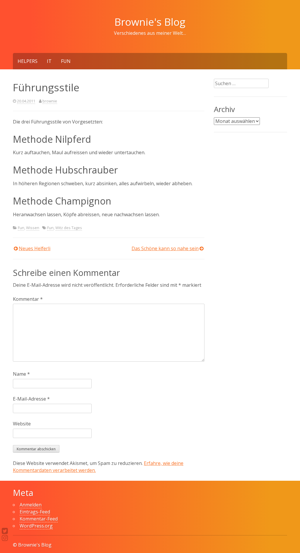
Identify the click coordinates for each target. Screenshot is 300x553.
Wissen (32, 227)
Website (22, 423)
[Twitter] (5, 530)
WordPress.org (36, 526)
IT (49, 61)
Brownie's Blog (150, 22)
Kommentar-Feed (39, 519)
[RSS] (5, 537)
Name (21, 374)
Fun (66, 61)
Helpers (28, 61)
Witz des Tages (68, 227)
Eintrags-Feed (35, 512)
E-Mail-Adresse (31, 399)
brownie (49, 101)
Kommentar (28, 299)
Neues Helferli (34, 248)
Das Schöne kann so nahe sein (165, 248)
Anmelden (31, 505)
